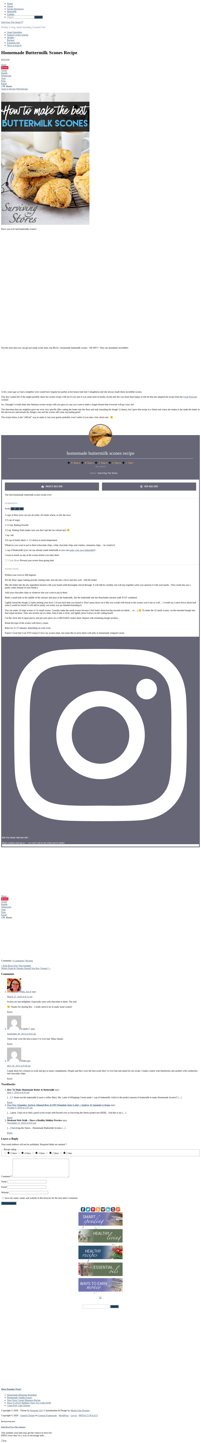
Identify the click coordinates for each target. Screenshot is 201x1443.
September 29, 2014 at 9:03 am (21, 1034)
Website (5, 1192)
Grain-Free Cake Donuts (18, 1405)
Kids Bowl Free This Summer (13, 1427)
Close (3, 1440)
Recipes (29, 960)
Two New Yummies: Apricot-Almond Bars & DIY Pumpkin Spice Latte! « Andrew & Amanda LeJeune (58, 1105)
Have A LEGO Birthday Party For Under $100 (29, 1403)
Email (4, 1187)
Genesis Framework (47, 1415)
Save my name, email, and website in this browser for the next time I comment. (41, 1198)
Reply (10, 1012)
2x (17, 509)
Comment (6, 1176)
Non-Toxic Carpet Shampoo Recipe (23, 1400)
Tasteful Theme (27, 1415)
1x (13, 509)
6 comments (18, 960)
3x (21, 509)
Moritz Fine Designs (80, 1410)
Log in (74, 1415)
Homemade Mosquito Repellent (22, 1395)
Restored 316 (36, 1410)
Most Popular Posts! (11, 1389)
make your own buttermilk (81, 550)
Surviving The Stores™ (12, 22)
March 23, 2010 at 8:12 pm (19, 996)
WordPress (64, 1415)
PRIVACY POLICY (88, 1415)
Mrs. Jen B (26, 991)
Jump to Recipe (8, 89)
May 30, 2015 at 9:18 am (18, 1066)
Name (4, 1181)
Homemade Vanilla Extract (19, 1397)
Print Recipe (22, 89)
